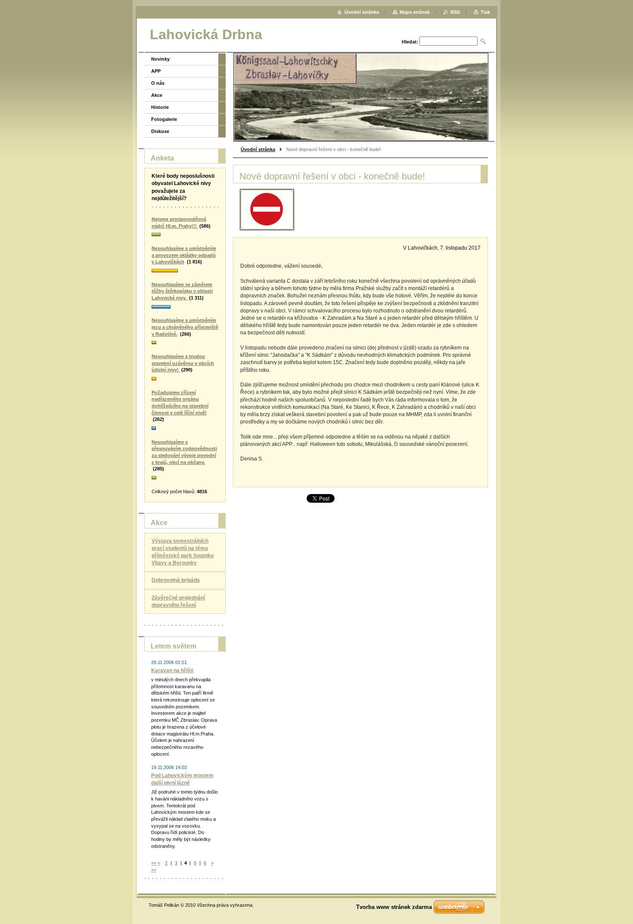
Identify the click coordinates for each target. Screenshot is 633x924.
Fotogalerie (164, 119)
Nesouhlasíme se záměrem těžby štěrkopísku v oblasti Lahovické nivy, (182, 291)
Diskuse (160, 131)
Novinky (160, 59)
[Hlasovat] (185, 235)
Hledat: (410, 41)
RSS (455, 12)
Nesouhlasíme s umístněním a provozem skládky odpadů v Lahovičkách (184, 255)
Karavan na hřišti (172, 671)
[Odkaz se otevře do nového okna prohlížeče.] (267, 209)
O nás (157, 83)
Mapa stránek (415, 12)
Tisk (485, 12)
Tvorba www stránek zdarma (394, 907)
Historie (160, 107)
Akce (156, 95)
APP (156, 71)
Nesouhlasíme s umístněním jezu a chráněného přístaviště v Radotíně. (185, 327)
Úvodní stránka (258, 149)
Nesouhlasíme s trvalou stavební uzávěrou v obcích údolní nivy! (183, 363)
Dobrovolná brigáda (176, 580)
